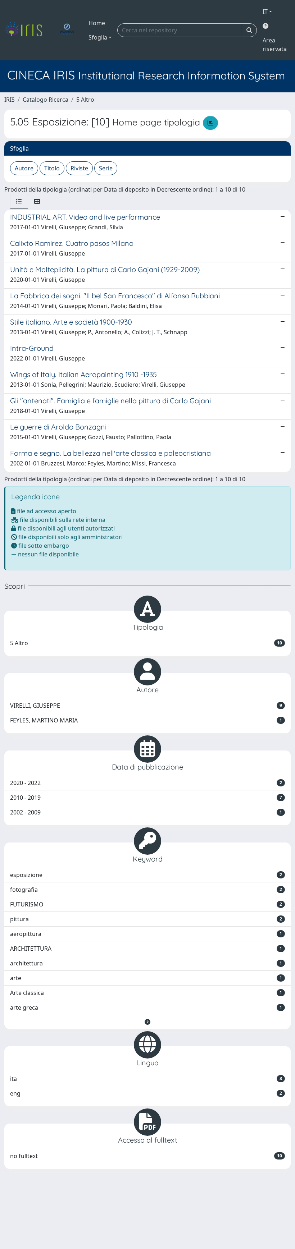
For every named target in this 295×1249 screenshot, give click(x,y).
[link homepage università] (67, 30)
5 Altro (85, 100)
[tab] (19, 201)
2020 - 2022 (146, 783)
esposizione (146, 875)
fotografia (146, 890)
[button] (147, 1022)
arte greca (146, 1007)
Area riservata (275, 44)
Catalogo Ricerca (45, 100)
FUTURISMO (146, 904)
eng (146, 1093)
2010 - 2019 (146, 798)
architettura (146, 963)
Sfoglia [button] (97, 37)
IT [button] (265, 11)
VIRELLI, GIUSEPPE (146, 706)
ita (146, 1079)
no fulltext (146, 1156)
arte (146, 978)
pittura (146, 919)
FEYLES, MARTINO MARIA (146, 720)
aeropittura (146, 934)
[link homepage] (26, 30)
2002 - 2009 (146, 812)
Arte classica (146, 993)
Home (96, 23)
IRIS (9, 100)
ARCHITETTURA (146, 948)
